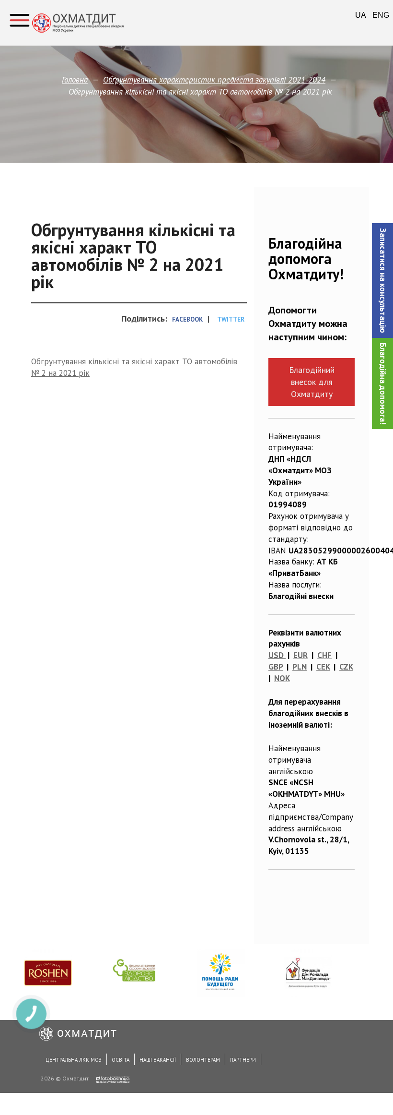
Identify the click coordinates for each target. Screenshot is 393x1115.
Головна (75, 79)
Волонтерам (203, 1059)
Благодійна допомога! (383, 383)
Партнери (243, 1059)
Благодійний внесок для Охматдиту (312, 381)
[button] (382, 280)
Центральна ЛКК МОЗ (74, 1059)
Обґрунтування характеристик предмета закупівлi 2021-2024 (214, 79)
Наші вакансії (157, 1059)
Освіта (120, 1059)
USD (276, 655)
